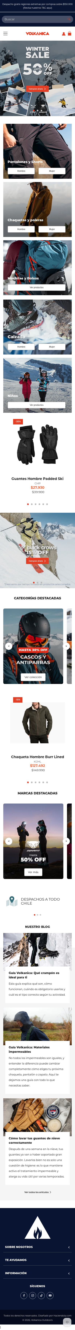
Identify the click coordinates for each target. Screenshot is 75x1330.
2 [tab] (37, 110)
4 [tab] (39, 504)
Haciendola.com (63, 1315)
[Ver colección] (33, 646)
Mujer (52, 171)
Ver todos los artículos (36, 1192)
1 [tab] (34, 110)
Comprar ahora (36, 89)
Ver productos (37, 287)
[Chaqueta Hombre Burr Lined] (37, 722)
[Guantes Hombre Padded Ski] (37, 444)
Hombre (21, 171)
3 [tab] (41, 110)
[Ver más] (33, 841)
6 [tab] (47, 504)
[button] (34, 915)
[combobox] (33, 19)
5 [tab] (43, 504)
